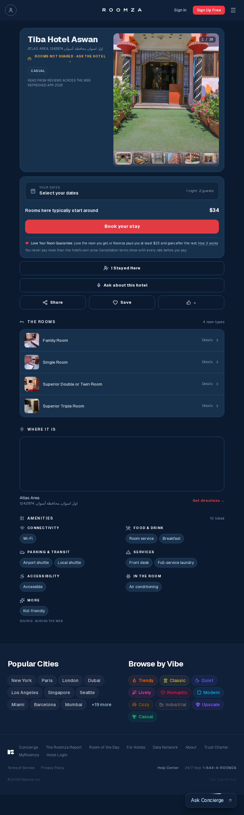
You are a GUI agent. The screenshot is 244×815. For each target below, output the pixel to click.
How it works (208, 243)
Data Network (165, 747)
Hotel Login (57, 755)
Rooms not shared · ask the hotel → (70, 58)
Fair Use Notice (223, 779)
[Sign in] (11, 10)
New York (21, 680)
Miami (17, 704)
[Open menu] (233, 10)
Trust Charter (216, 747)
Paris (47, 680)
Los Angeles (24, 692)
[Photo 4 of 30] (175, 158)
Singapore (59, 692)
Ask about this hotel (125, 285)
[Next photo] (211, 100)
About (191, 747)
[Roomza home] (122, 10)
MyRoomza (29, 755)
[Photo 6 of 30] (209, 158)
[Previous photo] (121, 100)
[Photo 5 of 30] (192, 158)
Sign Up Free (209, 10)
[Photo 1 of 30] (123, 158)
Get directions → (208, 500)
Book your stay (122, 226)
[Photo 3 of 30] (158, 158)
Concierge (28, 747)
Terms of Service (21, 767)
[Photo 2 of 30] (140, 158)
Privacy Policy (52, 767)
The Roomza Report (64, 747)
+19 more (102, 704)
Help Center (168, 767)
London (70, 680)
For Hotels (136, 747)
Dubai (94, 680)
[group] (166, 100)
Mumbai (73, 704)
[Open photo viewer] (166, 100)
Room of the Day (104, 747)
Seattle (87, 692)
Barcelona (45, 704)
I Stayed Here (125, 268)
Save (126, 302)
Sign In (180, 10)
